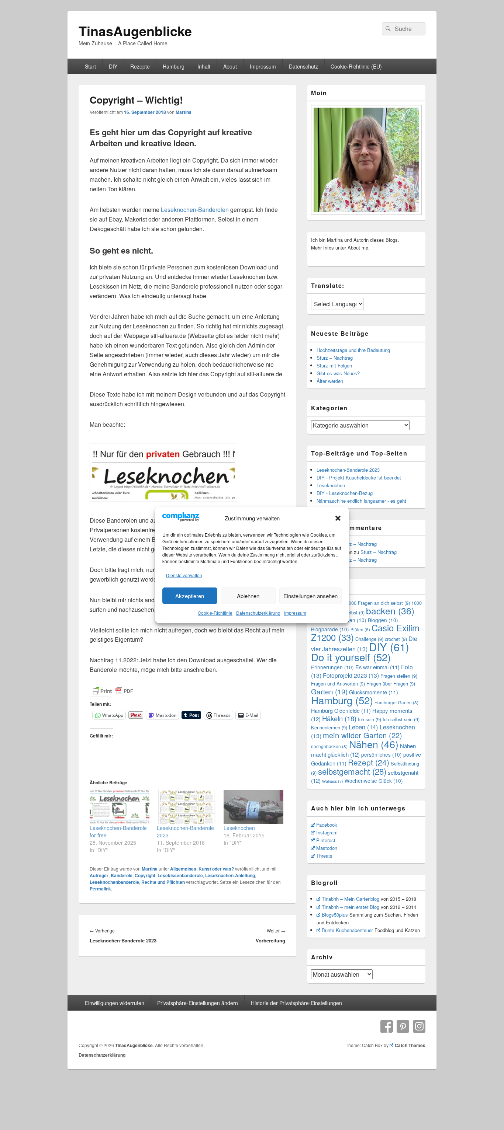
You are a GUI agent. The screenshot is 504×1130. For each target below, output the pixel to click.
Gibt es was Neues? (338, 373)
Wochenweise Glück (374, 780)
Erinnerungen (332, 667)
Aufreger (99, 875)
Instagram (327, 832)
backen (390, 610)
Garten (329, 691)
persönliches (381, 754)
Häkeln (339, 718)
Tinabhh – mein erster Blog (350, 906)
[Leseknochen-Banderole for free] (119, 807)
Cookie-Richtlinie (215, 613)
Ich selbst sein (401, 719)
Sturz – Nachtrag (335, 357)
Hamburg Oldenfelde (341, 710)
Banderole (121, 875)
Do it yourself (351, 656)
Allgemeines (183, 868)
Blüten (360, 629)
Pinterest (325, 840)
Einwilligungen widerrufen (114, 1003)
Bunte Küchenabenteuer (347, 930)
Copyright (145, 875)
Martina (183, 112)
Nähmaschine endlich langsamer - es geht (361, 500)
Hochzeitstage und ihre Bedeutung (353, 349)
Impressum (295, 613)
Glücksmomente (373, 692)
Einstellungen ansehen (310, 596)
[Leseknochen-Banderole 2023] (187, 807)
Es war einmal (377, 667)
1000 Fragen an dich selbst (378, 602)
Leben (363, 726)
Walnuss (332, 781)
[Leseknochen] (253, 807)
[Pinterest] (403, 1026)
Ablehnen (248, 596)
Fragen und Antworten (338, 683)
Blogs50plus (335, 914)
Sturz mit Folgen (334, 365)
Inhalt (203, 66)
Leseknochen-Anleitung (230, 875)
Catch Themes (410, 1045)
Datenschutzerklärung (258, 613)
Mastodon (326, 847)
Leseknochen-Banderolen (195, 209)
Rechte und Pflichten (163, 882)
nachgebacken (329, 746)
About (230, 66)
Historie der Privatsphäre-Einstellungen (296, 1003)
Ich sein (369, 719)
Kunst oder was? (216, 868)
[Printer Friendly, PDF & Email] (112, 691)
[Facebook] (386, 1026)
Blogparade (330, 629)
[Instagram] (419, 1026)
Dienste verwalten (184, 575)
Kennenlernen (329, 727)
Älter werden (330, 380)
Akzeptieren (189, 596)
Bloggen (383, 620)
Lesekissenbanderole (180, 875)
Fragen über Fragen (390, 683)
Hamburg (173, 66)
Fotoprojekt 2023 (351, 675)
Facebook (326, 824)
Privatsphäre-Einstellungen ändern (197, 1003)
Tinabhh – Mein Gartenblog (350, 898)
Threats (324, 855)
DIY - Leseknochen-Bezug (345, 492)
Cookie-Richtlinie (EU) (356, 66)
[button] (338, 518)
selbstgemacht (352, 771)
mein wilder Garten (362, 735)
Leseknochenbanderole (114, 882)
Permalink (100, 888)
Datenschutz (303, 66)
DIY (113, 66)
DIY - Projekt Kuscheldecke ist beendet (359, 477)
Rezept (368, 762)
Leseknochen (239, 827)
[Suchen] (387, 28)
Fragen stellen (398, 675)
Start (90, 66)
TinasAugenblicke (135, 30)
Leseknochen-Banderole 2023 (348, 469)
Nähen (373, 744)
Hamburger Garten (396, 702)
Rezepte (140, 66)
